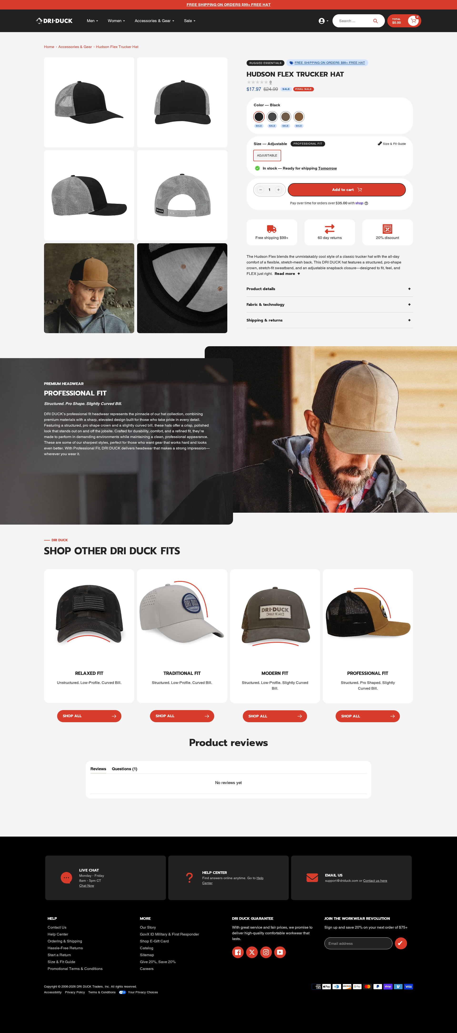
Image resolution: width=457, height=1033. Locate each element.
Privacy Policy (75, 992)
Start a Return (59, 955)
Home (49, 46)
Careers (147, 968)
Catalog (146, 948)
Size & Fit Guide (61, 962)
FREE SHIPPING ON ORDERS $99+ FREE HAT (330, 62)
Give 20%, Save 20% (158, 962)
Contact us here (375, 880)
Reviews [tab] (98, 770)
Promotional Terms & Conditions (75, 968)
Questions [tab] (124, 770)
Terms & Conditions (102, 992)
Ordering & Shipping (65, 941)
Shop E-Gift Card (154, 941)
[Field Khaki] (285, 117)
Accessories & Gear (75, 46)
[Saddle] (299, 117)
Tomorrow (327, 168)
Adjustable (267, 155)
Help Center (58, 934)
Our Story (148, 927)
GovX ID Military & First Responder (169, 934)
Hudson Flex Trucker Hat (117, 46)
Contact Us (57, 927)
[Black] (259, 117)
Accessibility (53, 992)
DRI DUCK (84, 986)
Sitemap (147, 955)
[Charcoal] (272, 117)
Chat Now (86, 885)
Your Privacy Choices (143, 992)
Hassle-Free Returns (65, 948)
